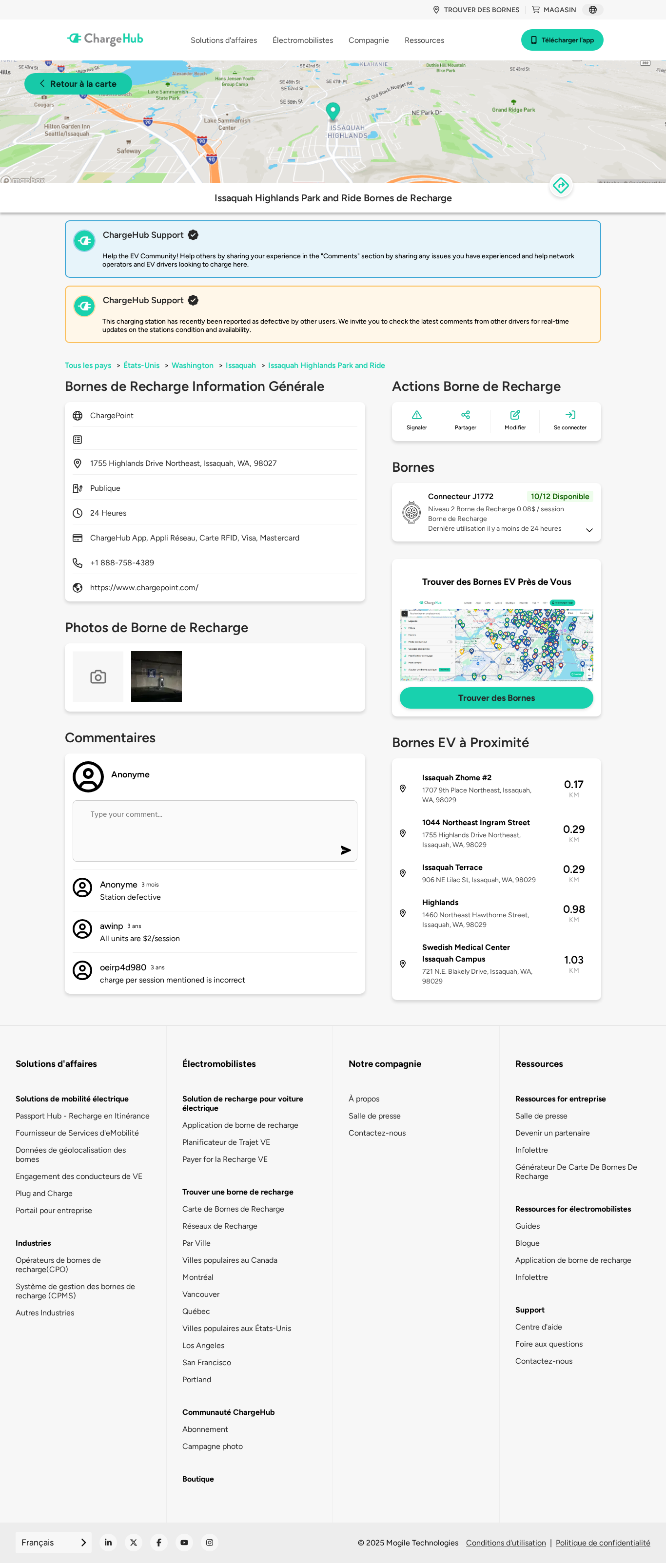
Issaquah (241, 365)
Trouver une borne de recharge (238, 1191)
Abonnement (205, 1429)
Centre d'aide (538, 1326)
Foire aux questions (549, 1344)
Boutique (198, 1479)
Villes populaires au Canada (229, 1260)
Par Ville (196, 1243)
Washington (193, 365)
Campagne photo (212, 1446)
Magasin (560, 10)
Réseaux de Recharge (219, 1226)
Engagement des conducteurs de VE (79, 1176)
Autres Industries (45, 1312)
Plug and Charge (44, 1193)
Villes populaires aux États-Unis (236, 1328)
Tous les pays (88, 365)
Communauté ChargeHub (228, 1412)
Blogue (527, 1243)
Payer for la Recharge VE (225, 1159)
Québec (196, 1311)
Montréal (198, 1277)
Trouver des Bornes (496, 698)
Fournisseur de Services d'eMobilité (77, 1133)
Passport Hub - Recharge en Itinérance (83, 1115)
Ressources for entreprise (560, 1098)
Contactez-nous (377, 1133)
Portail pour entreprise (54, 1210)
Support (530, 1309)
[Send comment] (346, 850)
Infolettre (531, 1150)
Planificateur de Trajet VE (226, 1142)
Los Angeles (203, 1345)
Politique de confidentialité (603, 1542)
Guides (527, 1226)
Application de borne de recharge (240, 1125)
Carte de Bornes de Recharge (233, 1209)
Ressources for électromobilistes (573, 1209)
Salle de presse (375, 1115)
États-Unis (141, 365)
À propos (364, 1098)
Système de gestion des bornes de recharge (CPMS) (75, 1291)
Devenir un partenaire (552, 1133)
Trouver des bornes (482, 10)
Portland (196, 1379)
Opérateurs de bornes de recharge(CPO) (58, 1264)
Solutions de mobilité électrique (72, 1098)
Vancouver (200, 1294)
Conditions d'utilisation (506, 1542)
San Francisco (206, 1362)
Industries (33, 1243)
